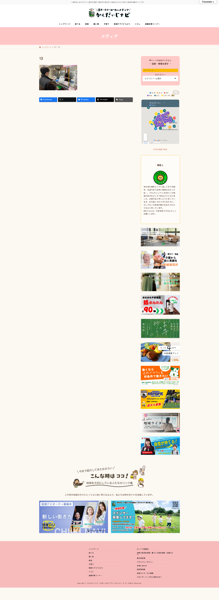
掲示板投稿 (141, 558)
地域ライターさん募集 (145, 573)
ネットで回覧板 (143, 549)
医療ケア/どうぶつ (96, 568)
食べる (91, 553)
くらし (91, 571)
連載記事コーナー (95, 575)
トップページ (94, 549)
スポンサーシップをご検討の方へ (149, 577)
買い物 (91, 556)
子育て (91, 564)
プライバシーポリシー (145, 562)
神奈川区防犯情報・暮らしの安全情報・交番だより (155, 553)
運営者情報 (141, 569)
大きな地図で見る (160, 149)
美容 (90, 560)
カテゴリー (160, 75)
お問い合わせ (142, 565)
